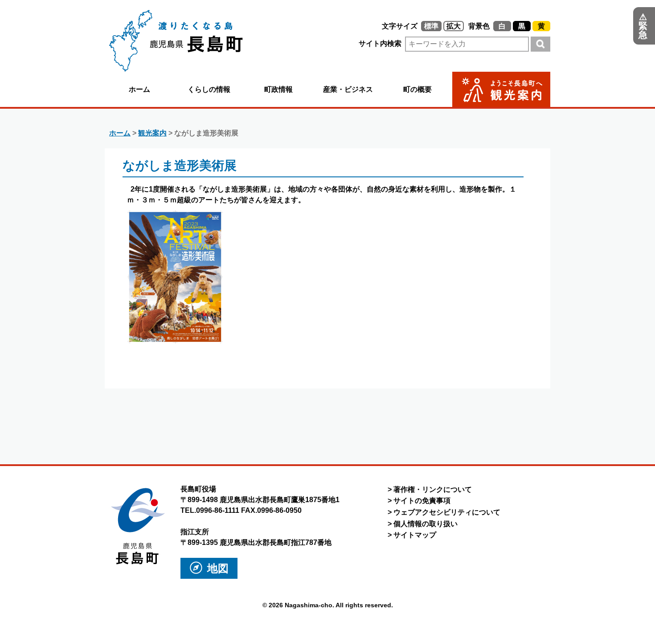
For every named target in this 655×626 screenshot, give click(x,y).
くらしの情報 (209, 89)
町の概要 (417, 89)
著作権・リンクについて (432, 489)
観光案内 (152, 133)
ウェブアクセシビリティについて (446, 512)
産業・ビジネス (348, 89)
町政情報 (278, 89)
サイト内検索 (381, 43)
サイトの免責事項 (421, 500)
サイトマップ (414, 535)
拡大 (453, 26)
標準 (431, 26)
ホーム (139, 89)
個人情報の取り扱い (425, 524)
